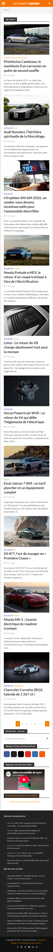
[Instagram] (21, 754)
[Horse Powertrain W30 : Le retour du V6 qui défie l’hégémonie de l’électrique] (26, 390)
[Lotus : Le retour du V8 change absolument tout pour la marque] (26, 320)
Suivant (47, 724)
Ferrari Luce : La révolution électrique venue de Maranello (25, 854)
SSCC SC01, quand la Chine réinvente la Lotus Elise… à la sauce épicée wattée (26, 824)
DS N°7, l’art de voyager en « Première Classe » (25, 555)
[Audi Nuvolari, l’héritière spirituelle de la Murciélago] (26, 109)
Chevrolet (18, 686)
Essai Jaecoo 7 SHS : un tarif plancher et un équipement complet (25, 487)
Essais (6, 480)
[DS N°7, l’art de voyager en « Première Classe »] (26, 531)
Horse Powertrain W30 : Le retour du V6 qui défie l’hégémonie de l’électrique (24, 417)
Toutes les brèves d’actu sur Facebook (21, 795)
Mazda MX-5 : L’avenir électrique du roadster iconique (20, 623)
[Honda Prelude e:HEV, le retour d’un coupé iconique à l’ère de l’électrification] (26, 250)
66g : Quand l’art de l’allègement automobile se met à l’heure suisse (23, 831)
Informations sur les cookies (29, 943)
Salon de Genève (20, 58)
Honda (16, 269)
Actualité (8, 128)
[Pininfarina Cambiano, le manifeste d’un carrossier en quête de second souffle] (26, 39)
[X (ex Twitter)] (14, 754)
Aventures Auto (13, 838)
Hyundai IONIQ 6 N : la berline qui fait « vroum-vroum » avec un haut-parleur (26, 877)
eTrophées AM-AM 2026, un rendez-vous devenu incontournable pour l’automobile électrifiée (25, 204)
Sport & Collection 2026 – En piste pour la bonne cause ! (27, 839)
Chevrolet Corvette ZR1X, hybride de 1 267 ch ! (23, 692)
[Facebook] (7, 754)
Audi (15, 128)
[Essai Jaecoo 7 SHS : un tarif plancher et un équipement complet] (26, 460)
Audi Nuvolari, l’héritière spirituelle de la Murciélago (24, 134)
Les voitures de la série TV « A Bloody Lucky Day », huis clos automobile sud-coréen (27, 907)
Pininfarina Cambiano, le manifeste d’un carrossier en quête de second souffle (25, 66)
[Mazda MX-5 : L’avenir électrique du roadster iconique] (26, 597)
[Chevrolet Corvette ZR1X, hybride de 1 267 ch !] (26, 667)
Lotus (16, 339)
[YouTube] (28, 754)
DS (14, 550)
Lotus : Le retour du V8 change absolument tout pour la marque (26, 347)
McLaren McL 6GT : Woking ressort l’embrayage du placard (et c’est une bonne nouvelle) (27, 929)
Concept (8, 58)
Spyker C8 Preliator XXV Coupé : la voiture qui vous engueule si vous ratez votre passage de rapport (27, 922)
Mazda (16, 616)
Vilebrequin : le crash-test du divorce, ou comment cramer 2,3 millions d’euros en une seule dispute (27, 892)
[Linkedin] (35, 754)
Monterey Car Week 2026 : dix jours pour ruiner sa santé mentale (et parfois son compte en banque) (27, 914)
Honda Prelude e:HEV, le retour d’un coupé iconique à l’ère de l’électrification (25, 276)
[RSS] (42, 754)
